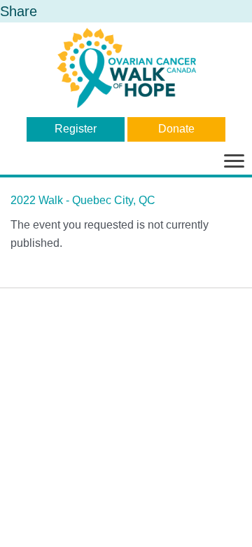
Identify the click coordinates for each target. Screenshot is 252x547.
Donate (176, 129)
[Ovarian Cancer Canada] (126, 67)
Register (76, 129)
